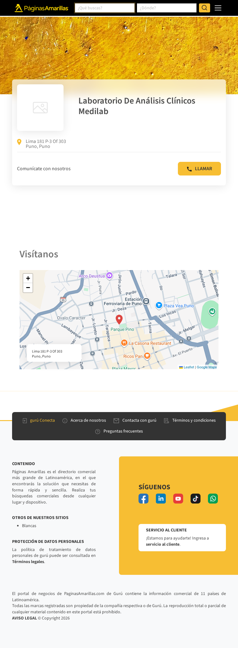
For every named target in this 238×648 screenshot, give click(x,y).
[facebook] (143, 499)
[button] (119, 320)
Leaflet (188, 366)
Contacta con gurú (139, 420)
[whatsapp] (213, 499)
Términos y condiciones (194, 420)
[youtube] (178, 499)
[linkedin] (161, 499)
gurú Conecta (42, 420)
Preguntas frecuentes (123, 431)
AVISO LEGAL (24, 618)
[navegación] (218, 7)
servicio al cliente (162, 544)
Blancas (29, 526)
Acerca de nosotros (88, 420)
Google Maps (207, 366)
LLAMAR (203, 168)
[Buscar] (204, 8)
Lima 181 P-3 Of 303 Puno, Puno (46, 144)
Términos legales (28, 562)
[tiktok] (196, 499)
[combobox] (104, 8)
